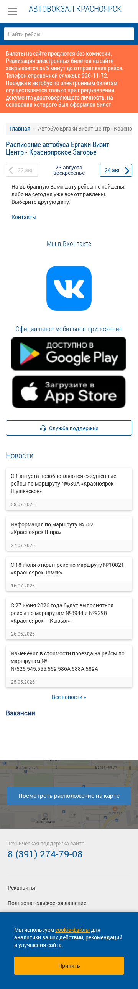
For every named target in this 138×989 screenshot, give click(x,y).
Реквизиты (21, 887)
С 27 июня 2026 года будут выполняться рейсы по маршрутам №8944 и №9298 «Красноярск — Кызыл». (62, 613)
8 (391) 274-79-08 (45, 854)
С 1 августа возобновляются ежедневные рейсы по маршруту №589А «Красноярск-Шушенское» (63, 483)
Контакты (24, 217)
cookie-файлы (72, 929)
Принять (69, 965)
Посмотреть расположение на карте (69, 795)
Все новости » (69, 696)
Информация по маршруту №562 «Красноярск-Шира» (52, 528)
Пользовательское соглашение (47, 903)
